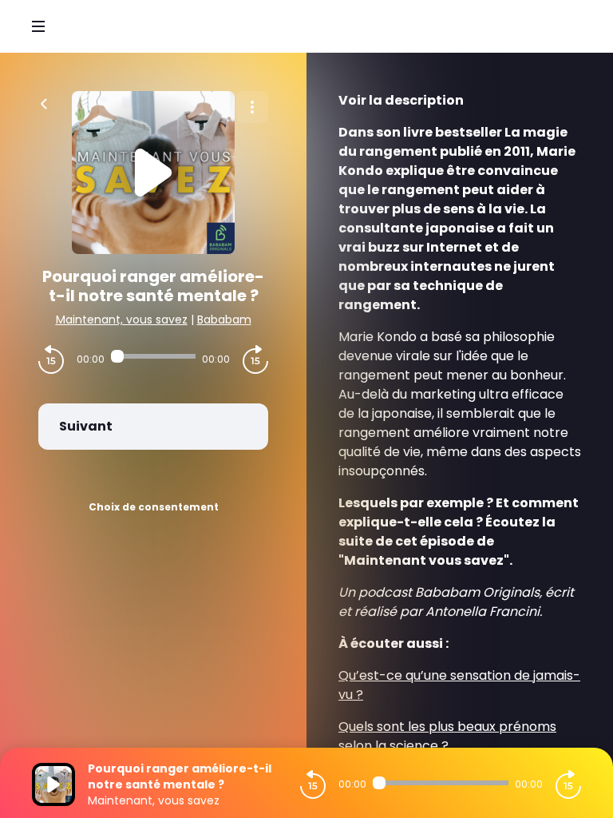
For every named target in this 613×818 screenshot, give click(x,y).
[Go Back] (44, 102)
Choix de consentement (154, 507)
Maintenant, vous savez (122, 320)
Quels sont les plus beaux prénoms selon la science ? (447, 736)
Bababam (224, 320)
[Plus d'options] (252, 107)
